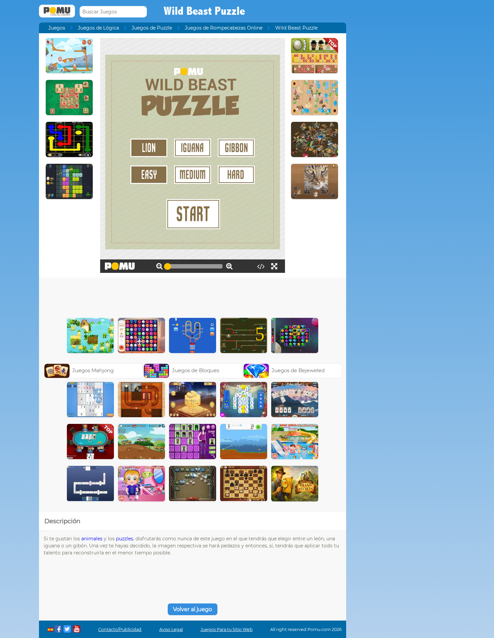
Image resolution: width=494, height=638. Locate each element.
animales (91, 539)
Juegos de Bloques (195, 370)
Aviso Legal (171, 629)
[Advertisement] (192, 296)
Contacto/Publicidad (119, 629)
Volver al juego (192, 609)
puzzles (124, 539)
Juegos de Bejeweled (298, 370)
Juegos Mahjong (93, 370)
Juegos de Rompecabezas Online (223, 28)
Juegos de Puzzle (152, 28)
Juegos (56, 28)
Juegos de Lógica (98, 28)
